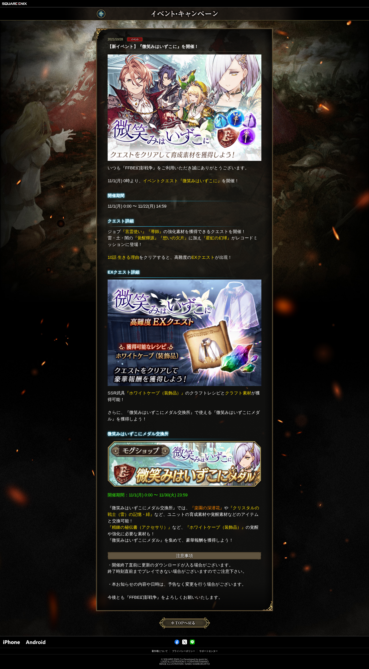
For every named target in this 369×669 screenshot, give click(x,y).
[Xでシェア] (184, 643)
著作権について (160, 651)
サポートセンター (208, 651)
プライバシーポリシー (183, 651)
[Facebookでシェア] (177, 643)
